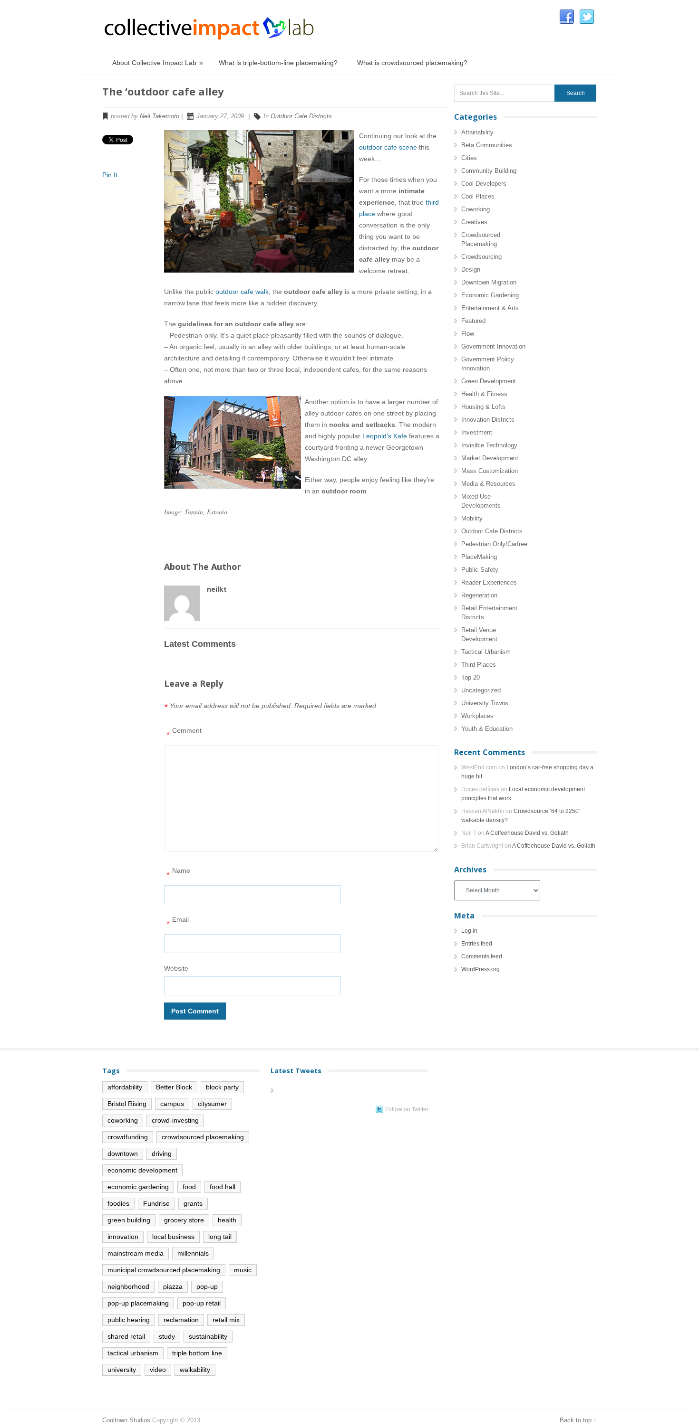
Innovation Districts (488, 419)
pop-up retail (202, 1303)
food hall (222, 1187)
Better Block (174, 1087)
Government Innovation (493, 346)
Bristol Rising (126, 1103)
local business (173, 1236)
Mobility (472, 518)
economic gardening (138, 1187)
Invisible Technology (489, 445)
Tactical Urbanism (486, 651)
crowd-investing (175, 1120)
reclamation (181, 1320)
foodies (118, 1203)
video (158, 1369)
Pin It (109, 175)
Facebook (566, 17)
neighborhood (128, 1286)
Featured (473, 320)
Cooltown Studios (126, 1420)
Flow (467, 333)
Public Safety (479, 569)
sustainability (208, 1336)
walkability (195, 1369)
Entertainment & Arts (490, 308)
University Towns (484, 703)
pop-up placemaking (138, 1303)
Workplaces (477, 715)
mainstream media (135, 1253)
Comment (184, 733)
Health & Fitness (484, 393)
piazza (173, 1286)
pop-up (207, 1286)
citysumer (212, 1103)
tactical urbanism (132, 1353)
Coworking (475, 209)
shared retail (126, 1336)
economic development (142, 1170)
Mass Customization (489, 470)
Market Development (489, 458)
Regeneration (479, 595)
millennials (193, 1253)
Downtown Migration (488, 282)
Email (177, 922)
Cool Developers (483, 183)
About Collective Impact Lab (157, 62)
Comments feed (481, 956)
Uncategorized (481, 690)
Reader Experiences (489, 582)
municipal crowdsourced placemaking (163, 1270)
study (167, 1336)
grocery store (184, 1220)
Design (470, 269)
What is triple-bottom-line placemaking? (278, 62)
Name (178, 873)
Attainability (477, 132)
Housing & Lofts (483, 406)
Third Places (478, 664)
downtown (122, 1153)
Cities (469, 157)
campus (172, 1103)
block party (222, 1087)
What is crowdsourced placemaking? (412, 62)
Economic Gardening (490, 295)
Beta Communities (486, 145)
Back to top (576, 1420)
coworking (122, 1120)
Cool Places (478, 196)
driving (162, 1153)
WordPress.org (480, 969)
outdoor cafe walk (242, 291)
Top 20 (470, 677)
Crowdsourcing (481, 256)
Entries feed (476, 943)
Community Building (488, 170)
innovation (122, 1236)
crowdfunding (127, 1137)
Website (176, 968)
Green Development (488, 381)
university (121, 1369)
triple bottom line (197, 1353)
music (243, 1270)
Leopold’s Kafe (384, 436)
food (189, 1187)
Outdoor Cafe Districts (301, 116)
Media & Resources (488, 483)
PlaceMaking (479, 556)
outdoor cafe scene (388, 147)
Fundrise (156, 1203)
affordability (124, 1087)
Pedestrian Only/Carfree (494, 544)
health (227, 1220)
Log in (469, 930)
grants (193, 1203)
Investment (476, 432)
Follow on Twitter (406, 1109)
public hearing (128, 1320)
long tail (220, 1236)
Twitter (586, 17)
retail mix (226, 1320)
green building (128, 1220)
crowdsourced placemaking (203, 1137)
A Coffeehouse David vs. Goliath (527, 833)
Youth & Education (487, 728)
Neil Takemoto (159, 116)
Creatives (474, 222)
